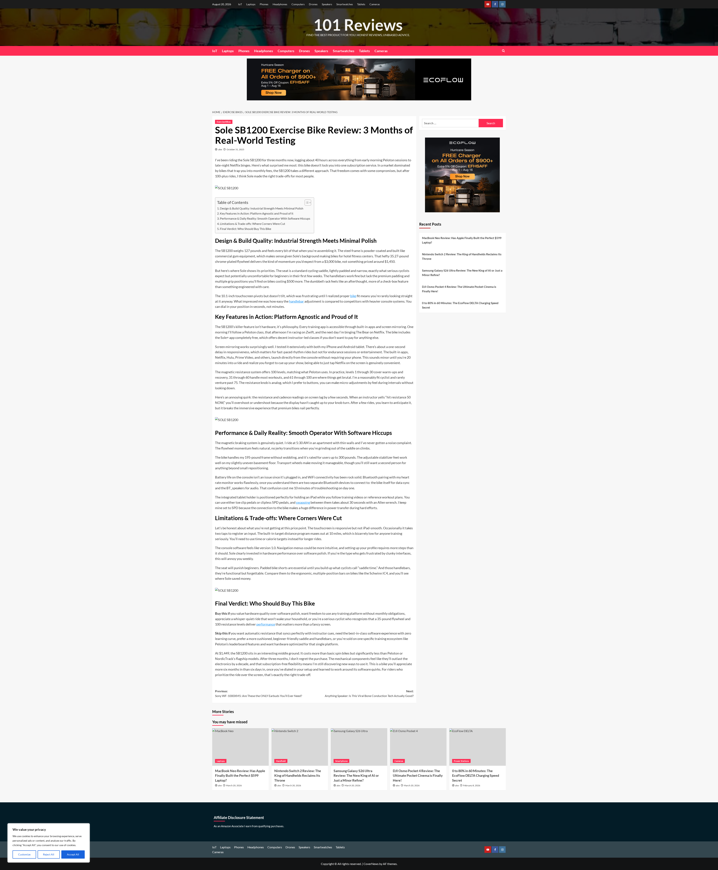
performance (265, 624)
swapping (303, 502)
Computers (298, 4)
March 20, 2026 (234, 785)
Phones (264, 4)
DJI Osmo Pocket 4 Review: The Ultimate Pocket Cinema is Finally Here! (459, 289)
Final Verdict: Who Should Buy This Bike (245, 228)
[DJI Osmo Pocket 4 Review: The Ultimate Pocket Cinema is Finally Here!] (418, 747)
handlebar (296, 301)
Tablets (361, 4)
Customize (24, 854)
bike (353, 296)
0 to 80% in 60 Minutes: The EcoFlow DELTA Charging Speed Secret (460, 305)
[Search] (503, 50)
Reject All (48, 854)
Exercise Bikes (224, 121)
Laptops (250, 4)
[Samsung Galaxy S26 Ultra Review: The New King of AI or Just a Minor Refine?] (359, 747)
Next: (369, 693)
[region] (48, 843)
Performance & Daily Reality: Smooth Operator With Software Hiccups (265, 218)
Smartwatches (344, 4)
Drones (313, 4)
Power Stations (461, 761)
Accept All (73, 854)
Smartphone (341, 761)
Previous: (258, 693)
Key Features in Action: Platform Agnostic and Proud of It (256, 213)
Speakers (327, 4)
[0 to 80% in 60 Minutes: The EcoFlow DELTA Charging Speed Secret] (477, 747)
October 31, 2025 (235, 149)
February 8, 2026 (471, 785)
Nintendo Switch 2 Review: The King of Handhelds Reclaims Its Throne (461, 256)
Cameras (374, 4)
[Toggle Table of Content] (306, 202)
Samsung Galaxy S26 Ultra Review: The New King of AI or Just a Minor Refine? (462, 273)
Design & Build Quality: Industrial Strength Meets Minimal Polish (261, 208)
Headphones (280, 4)
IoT (240, 4)
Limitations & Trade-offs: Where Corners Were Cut (252, 223)
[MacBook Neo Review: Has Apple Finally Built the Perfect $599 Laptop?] (240, 747)
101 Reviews (358, 24)
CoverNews (371, 864)
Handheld (281, 761)
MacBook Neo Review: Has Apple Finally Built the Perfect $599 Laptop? (461, 240)
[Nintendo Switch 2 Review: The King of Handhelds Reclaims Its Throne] (299, 747)
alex (220, 149)
